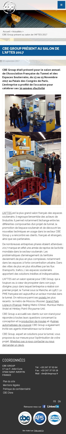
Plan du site (9, 381)
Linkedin (53, 406)
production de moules (33, 321)
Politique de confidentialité (16, 389)
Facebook (44, 406)
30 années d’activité (32, 88)
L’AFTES (7, 213)
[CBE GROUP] (9, 7)
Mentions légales (11, 385)
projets (43, 297)
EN (59, 401)
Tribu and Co (39, 431)
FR (54, 401)
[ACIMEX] (54, 418)
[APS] (40, 418)
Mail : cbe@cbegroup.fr (46, 373)
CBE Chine (8, 392)
